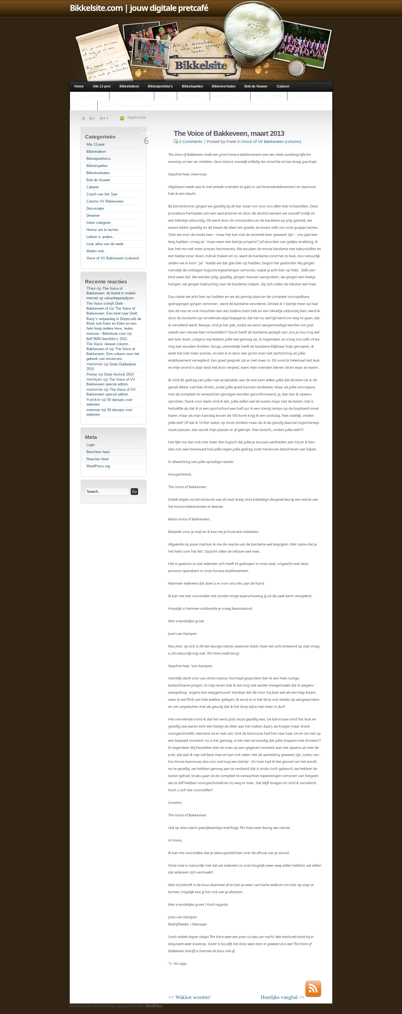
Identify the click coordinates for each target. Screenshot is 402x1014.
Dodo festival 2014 (119, 374)
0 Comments (190, 141)
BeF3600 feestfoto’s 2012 (106, 339)
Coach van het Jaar (89, 96)
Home (79, 86)
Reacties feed (97, 459)
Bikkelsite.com (96, 7)
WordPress (154, 1006)
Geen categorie (193, 96)
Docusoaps (95, 208)
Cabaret (283, 86)
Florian (91, 374)
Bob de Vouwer (256, 86)
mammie (93, 410)
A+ (93, 118)
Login (90, 445)
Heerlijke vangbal (279, 997)
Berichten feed (97, 452)
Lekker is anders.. (269, 96)
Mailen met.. (83, 105)
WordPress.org (98, 466)
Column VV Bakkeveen (132, 96)
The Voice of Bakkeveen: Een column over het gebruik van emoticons (112, 354)
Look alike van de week (310, 96)
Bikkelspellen (192, 86)
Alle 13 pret (101, 86)
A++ (104, 118)
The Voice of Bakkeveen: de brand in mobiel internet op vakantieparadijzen (110, 293)
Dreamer (166, 96)
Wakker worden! (193, 997)
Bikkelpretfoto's (160, 86)
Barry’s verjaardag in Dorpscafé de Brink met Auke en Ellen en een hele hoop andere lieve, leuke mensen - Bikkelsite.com (113, 326)
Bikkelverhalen (223, 86)
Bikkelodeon (129, 86)
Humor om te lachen (230, 96)
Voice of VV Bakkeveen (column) (127, 105)
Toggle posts (136, 117)
